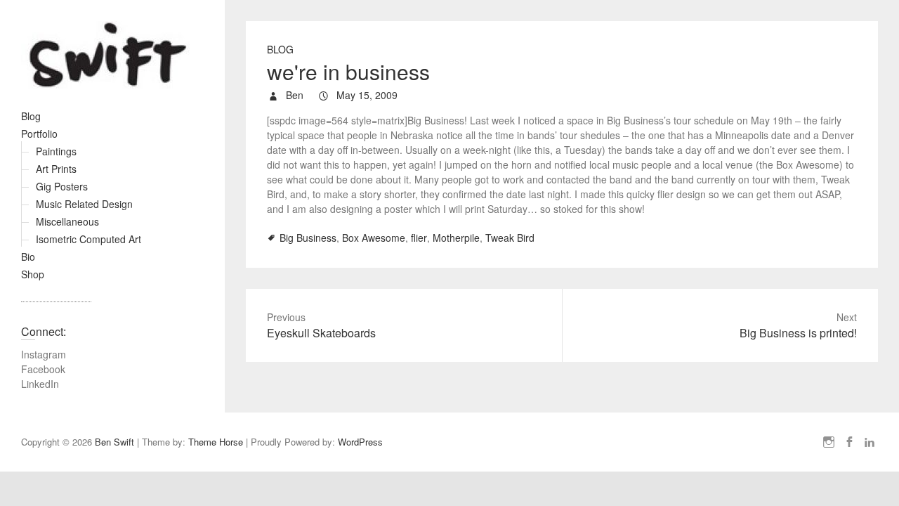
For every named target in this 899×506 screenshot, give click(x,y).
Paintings (56, 151)
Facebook (43, 369)
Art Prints (56, 169)
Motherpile (456, 238)
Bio (28, 256)
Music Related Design (84, 204)
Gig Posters (62, 186)
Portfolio (39, 133)
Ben (293, 95)
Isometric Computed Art (88, 239)
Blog (31, 116)
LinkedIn (40, 384)
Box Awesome (373, 238)
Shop (32, 274)
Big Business (308, 238)
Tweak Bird (509, 238)
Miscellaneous (67, 221)
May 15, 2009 (366, 95)
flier (419, 238)
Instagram (43, 354)
